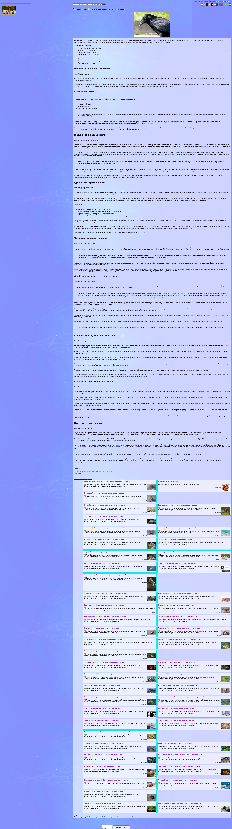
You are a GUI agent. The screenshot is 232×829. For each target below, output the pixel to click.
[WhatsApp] (225, 4)
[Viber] (222, 4)
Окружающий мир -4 (126, 817)
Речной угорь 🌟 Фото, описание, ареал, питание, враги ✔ (179, 639)
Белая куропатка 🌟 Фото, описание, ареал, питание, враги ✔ (180, 552)
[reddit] (215, 4)
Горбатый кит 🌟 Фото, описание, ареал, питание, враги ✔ (179, 780)
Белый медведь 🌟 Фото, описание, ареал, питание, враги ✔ (106, 616)
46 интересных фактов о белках (169, 481)
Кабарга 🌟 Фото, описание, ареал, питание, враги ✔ (103, 766)
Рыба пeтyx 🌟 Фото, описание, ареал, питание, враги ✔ (104, 539)
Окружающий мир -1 (81, 817)
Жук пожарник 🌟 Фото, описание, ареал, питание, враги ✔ (179, 766)
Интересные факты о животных (213, 1)
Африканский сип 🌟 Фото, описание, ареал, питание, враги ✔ (180, 628)
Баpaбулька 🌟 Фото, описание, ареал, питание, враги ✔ (178, 593)
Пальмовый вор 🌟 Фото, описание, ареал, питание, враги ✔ (106, 674)
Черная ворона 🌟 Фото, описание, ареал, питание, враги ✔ (179, 803)
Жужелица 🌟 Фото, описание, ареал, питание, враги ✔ (103, 791)
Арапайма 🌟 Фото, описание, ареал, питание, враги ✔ (103, 755)
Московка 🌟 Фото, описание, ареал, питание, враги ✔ (177, 685)
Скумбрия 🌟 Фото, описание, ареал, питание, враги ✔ (103, 516)
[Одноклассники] (205, 4)
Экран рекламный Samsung (82, 470)
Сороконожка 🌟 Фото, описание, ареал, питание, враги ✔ (105, 575)
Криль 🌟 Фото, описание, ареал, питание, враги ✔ (102, 563)
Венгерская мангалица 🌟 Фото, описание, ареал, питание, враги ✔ (108, 780)
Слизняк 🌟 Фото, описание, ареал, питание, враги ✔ (103, 628)
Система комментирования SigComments (83, 479)
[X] (207, 4)
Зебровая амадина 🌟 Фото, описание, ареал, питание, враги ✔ (107, 732)
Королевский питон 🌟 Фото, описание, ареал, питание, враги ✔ (181, 755)
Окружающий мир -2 (96, 817)
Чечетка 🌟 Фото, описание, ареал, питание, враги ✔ (177, 708)
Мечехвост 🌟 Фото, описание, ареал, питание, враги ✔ (104, 528)
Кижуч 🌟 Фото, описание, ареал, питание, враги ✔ (102, 685)
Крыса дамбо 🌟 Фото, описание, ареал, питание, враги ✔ (105, 493)
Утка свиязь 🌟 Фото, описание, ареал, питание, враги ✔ (104, 743)
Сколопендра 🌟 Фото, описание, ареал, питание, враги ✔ (105, 662)
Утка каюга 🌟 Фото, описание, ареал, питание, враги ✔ (104, 639)
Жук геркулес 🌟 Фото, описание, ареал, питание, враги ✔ (105, 605)
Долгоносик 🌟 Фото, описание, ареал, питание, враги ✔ (178, 505)
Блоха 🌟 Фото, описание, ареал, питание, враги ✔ (102, 708)
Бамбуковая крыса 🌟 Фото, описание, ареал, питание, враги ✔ (107, 481)
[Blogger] (210, 4)
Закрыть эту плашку (121, 827)
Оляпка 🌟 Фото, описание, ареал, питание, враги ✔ (176, 605)
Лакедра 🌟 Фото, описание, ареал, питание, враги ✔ (103, 720)
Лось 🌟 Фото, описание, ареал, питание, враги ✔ (176, 539)
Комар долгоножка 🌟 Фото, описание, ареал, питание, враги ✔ (181, 697)
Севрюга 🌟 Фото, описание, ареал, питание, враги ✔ (177, 563)
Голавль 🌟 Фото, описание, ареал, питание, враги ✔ (103, 697)
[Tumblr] (220, 4)
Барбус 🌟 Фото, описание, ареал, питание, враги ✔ (102, 803)
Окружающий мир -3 (111, 817)
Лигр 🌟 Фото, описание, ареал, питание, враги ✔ (101, 552)
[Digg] (212, 4)
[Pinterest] (230, 4)
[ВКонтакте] (202, 4)
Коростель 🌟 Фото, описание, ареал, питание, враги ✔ (178, 674)
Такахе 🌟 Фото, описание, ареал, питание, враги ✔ (176, 743)
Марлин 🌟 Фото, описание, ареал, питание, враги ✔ (177, 528)
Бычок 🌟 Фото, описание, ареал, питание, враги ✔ (176, 662)
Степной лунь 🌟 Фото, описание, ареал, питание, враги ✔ (105, 505)
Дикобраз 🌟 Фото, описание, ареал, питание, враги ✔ (177, 616)
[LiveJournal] (217, 4)
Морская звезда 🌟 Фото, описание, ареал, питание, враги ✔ (105, 593)
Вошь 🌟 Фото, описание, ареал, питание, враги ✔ (176, 720)
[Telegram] (227, 4)
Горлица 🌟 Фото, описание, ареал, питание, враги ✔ (103, 651)
